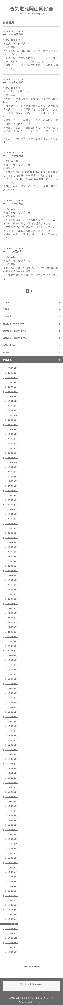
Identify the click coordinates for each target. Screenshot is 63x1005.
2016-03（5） (11, 867)
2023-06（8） (11, 547)
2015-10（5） (11, 891)
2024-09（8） (11, 476)
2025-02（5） (11, 453)
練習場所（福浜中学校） (15, 331)
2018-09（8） (11, 726)
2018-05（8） (11, 745)
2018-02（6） (11, 759)
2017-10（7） (11, 778)
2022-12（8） (11, 575)
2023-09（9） (11, 533)
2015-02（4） (11, 929)
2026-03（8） (11, 392)
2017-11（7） (11, 773)
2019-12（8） (11, 655)
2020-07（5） (11, 637)
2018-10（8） (11, 721)
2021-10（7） (11, 622)
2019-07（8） (11, 679)
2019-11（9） (11, 660)
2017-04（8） (11, 806)
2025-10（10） (12, 415)
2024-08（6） (11, 481)
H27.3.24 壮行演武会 (14, 82)
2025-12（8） (11, 406)
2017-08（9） (11, 787)
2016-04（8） (11, 863)
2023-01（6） (11, 571)
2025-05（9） (11, 439)
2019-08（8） (11, 674)
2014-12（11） (12, 938)
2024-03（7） (11, 505)
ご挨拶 (6, 309)
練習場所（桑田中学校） (15, 338)
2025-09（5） (11, 420)
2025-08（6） (11, 425)
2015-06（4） (11, 910)
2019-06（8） (11, 684)
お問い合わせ (9, 345)
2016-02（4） (11, 872)
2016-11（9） (11, 830)
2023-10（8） (11, 528)
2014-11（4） (11, 943)
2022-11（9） (11, 580)
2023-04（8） (11, 557)
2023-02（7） (11, 566)
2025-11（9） (11, 411)
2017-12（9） (11, 768)
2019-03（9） (11, 698)
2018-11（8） (11, 717)
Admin (41, 1002)
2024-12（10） (12, 462)
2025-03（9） (11, 448)
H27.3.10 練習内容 (13, 203)
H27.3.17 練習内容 (13, 155)
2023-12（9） (11, 519)
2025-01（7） (11, 458)
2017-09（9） (11, 783)
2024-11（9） (11, 467)
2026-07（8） (11, 373)
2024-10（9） (11, 472)
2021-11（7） (11, 618)
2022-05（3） (11, 608)
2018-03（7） (11, 754)
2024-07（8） (11, 486)
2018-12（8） (11, 712)
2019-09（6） (11, 670)
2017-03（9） (11, 811)
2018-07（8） (11, 736)
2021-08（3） (11, 627)
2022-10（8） (11, 585)
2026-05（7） (11, 382)
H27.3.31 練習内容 (13, 34)
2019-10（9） (11, 665)
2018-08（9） (11, 731)
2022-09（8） (11, 590)
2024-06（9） (11, 491)
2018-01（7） (11, 764)
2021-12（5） (11, 613)
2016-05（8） (11, 858)
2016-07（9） (11, 849)
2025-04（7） (11, 444)
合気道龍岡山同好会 (31, 8)
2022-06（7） (11, 604)
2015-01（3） (11, 933)
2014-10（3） (11, 947)
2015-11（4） (11, 886)
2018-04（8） (11, 750)
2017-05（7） (11, 801)
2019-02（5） (11, 703)
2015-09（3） (11, 896)
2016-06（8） (11, 853)
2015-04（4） (11, 919)
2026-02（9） (11, 396)
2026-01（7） (11, 401)
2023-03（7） (11, 561)
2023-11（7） (11, 524)
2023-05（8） (11, 552)
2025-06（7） (11, 434)
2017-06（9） (11, 797)
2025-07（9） (11, 429)
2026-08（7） (11, 368)
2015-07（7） (11, 905)
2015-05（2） (11, 914)
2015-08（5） (11, 900)
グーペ (33, 1002)
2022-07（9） (11, 599)
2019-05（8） (11, 688)
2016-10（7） (11, 834)
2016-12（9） (11, 825)
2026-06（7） (11, 378)
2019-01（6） (11, 707)
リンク (6, 352)
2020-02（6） (11, 646)
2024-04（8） (11, 500)
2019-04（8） (11, 693)
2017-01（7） (11, 820)
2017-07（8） (11, 792)
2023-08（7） (11, 538)
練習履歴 (7, 359)
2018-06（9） (11, 740)
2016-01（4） (11, 877)
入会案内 (7, 316)
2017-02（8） (11, 816)
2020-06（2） (11, 641)
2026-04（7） (11, 387)
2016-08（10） (12, 844)
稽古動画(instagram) (14, 323)
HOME (6, 302)
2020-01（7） (11, 651)
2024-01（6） (11, 514)
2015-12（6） (11, 881)
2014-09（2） (11, 952)
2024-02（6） (11, 509)
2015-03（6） (11, 924)
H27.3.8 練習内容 (12, 251)
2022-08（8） (11, 594)
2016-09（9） (11, 839)
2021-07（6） (11, 632)
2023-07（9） (11, 542)
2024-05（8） (11, 495)
